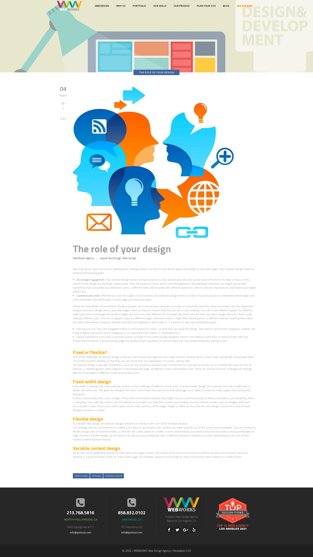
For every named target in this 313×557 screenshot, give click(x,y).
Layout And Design (110, 258)
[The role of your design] (164, 163)
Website (96, 475)
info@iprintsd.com (80, 532)
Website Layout (113, 475)
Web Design (129, 258)
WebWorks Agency (83, 258)
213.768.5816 (80, 512)
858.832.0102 (131, 512)
